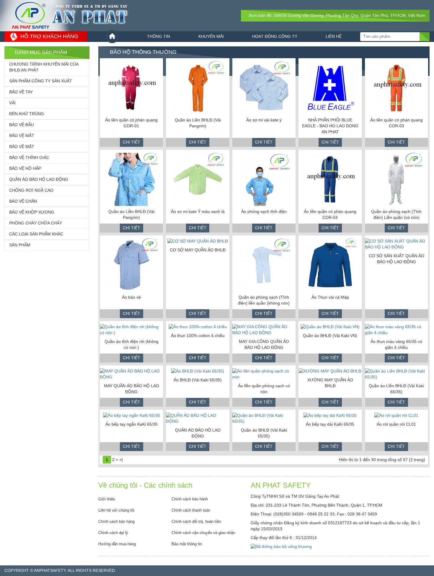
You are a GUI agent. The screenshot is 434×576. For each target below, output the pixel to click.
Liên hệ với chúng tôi (116, 510)
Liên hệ (334, 36)
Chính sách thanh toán (191, 510)
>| (121, 459)
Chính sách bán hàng (116, 521)
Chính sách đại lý (113, 533)
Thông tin (158, 36)
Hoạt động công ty (274, 36)
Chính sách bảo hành (190, 499)
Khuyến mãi (211, 36)
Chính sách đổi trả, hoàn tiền (196, 521)
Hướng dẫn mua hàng (117, 544)
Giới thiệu (106, 499)
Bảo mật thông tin (187, 544)
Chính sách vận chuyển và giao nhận (203, 533)
